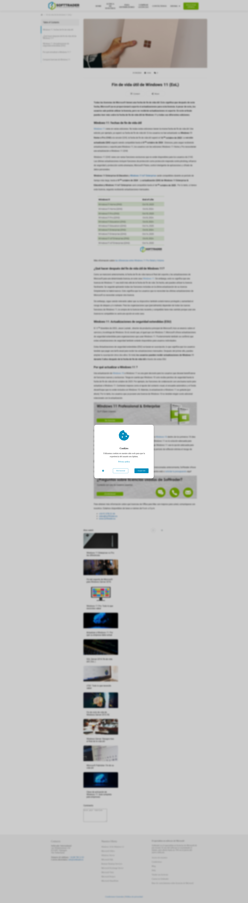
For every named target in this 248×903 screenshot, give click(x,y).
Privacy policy (124, 462)
